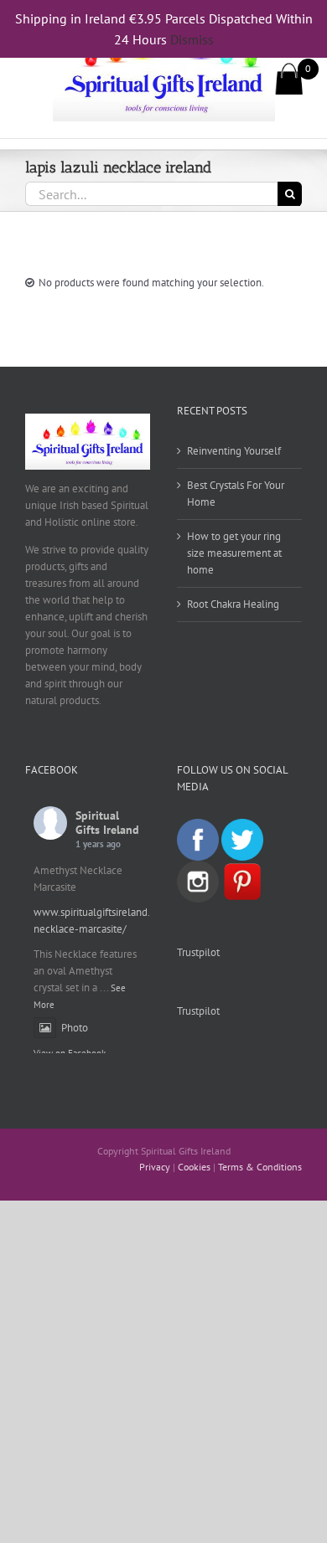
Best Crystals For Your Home (235, 493)
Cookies (194, 1166)
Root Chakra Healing (233, 604)
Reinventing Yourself (234, 451)
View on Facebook (70, 1053)
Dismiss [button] (192, 39)
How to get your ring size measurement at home (234, 553)
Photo (74, 1028)
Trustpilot (198, 952)
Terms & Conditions (260, 1166)
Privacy (154, 1166)
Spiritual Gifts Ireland (107, 822)
